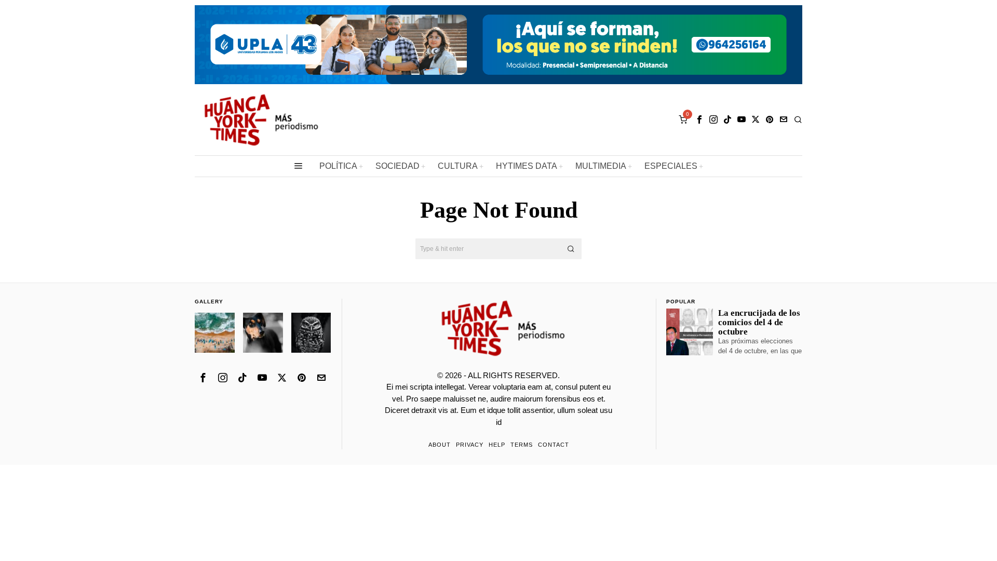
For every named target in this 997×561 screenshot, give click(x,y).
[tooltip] (699, 119)
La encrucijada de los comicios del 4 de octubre (759, 323)
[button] (571, 248)
